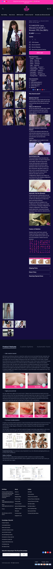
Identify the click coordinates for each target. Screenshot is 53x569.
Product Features (5, 522)
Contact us (17, 494)
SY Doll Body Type (5, 544)
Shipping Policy (18, 496)
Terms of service (18, 503)
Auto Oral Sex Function (6, 532)
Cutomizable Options (6, 525)
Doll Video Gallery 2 (31, 506)
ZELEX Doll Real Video (32, 508)
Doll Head (30, 491)
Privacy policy (17, 501)
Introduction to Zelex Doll (7, 539)
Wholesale (17, 510)
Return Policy (17, 499)
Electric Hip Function (6, 527)
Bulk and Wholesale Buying (20, 506)
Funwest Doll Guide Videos (33, 513)
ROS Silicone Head (5, 546)
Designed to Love (18, 515)
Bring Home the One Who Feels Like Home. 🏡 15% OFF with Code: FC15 (26, 2)
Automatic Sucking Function (7, 529)
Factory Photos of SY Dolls (33, 501)
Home (30, 21)
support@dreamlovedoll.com (8, 501)
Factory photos (31, 494)
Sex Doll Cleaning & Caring (7, 534)
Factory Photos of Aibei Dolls (33, 499)
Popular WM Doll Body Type (7, 541)
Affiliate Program (18, 508)
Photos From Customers (33, 496)
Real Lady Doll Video (32, 510)
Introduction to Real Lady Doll (8, 537)
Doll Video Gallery (31, 503)
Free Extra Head (18, 513)
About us (16, 491)
